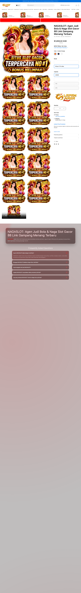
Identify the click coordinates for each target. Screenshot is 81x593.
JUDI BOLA (56, 1)
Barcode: (62, 36)
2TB (56, 88)
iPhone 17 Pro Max (59, 66)
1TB (56, 83)
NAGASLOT (10, 239)
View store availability (60, 116)
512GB (56, 79)
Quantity (56, 105)
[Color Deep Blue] (59, 54)
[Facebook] (55, 144)
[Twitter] (57, 144)
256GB (57, 75)
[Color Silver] (62, 54)
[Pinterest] (59, 144)
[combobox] (41, 5)
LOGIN (20, 20)
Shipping (61, 42)
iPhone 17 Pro (58, 62)
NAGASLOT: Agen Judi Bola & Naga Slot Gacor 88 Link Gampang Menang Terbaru (40, 1)
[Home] (6, 5)
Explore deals (57, 131)
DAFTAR (61, 20)
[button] (4, 9)
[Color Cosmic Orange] (55, 54)
